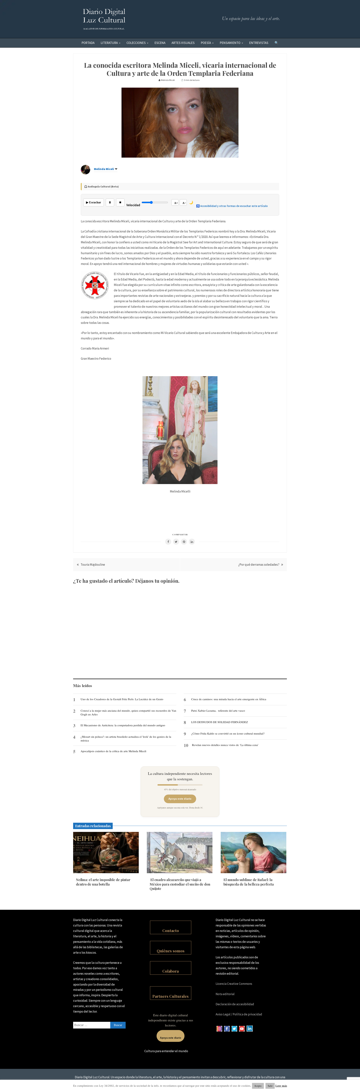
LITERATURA (109, 43)
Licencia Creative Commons (234, 984)
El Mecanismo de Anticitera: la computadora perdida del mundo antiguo (123, 725)
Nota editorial (225, 994)
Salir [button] (270, 1085)
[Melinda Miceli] (85, 173)
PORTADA (88, 43)
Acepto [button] (258, 1085)
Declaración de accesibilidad (235, 1004)
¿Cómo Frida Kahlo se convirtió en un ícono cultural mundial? (228, 733)
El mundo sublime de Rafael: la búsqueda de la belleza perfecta (249, 881)
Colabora (170, 971)
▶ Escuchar (93, 202)
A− (184, 203)
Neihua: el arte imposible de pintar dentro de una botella (103, 881)
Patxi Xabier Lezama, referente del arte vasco (218, 710)
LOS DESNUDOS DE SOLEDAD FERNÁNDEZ (219, 722)
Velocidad (133, 205)
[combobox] (99, 1025)
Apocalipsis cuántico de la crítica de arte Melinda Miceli (113, 751)
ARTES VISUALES (183, 43)
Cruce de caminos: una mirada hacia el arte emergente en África (228, 699)
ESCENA (159, 43)
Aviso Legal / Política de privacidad (239, 1014)
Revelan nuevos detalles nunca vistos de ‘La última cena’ (225, 745)
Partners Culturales (170, 996)
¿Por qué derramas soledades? (258, 564)
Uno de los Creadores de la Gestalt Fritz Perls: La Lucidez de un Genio (122, 699)
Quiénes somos (170, 950)
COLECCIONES (136, 43)
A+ (176, 203)
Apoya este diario (179, 798)
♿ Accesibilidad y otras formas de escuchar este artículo (232, 206)
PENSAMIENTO (230, 43)
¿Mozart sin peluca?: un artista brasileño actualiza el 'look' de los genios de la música (126, 738)
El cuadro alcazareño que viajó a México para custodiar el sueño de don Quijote (180, 884)
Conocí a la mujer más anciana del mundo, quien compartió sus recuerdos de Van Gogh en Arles (128, 712)
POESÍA (206, 43)
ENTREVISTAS (258, 43)
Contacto (170, 930)
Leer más (281, 1085)
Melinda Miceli (104, 169)
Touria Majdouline (93, 564)
